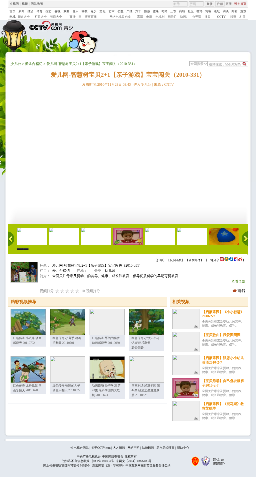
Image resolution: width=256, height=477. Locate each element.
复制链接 (176, 260)
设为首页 (240, 3)
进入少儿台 (142, 84)
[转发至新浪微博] (240, 260)
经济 (31, 11)
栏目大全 (41, 16)
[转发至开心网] (222, 260)
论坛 (217, 11)
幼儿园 (110, 271)
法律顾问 (148, 448)
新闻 (21, 11)
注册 (220, 4)
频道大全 (24, 16)
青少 (93, 11)
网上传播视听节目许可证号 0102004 (66, 465)
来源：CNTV (164, 84)
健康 (156, 11)
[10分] (77, 291)
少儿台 (15, 64)
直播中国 (76, 16)
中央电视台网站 (78, 448)
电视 (13, 16)
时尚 (165, 11)
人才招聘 (119, 448)
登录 (209, 4)
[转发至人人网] (231, 260)
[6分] (67, 291)
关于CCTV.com (100, 448)
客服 (229, 3)
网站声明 (134, 448)
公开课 (196, 16)
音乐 (75, 11)
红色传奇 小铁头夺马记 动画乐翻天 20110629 (145, 342)
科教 (85, 11)
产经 (129, 11)
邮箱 (235, 11)
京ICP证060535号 (102, 461)
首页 (13, 11)
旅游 (147, 11)
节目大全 (56, 16)
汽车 (138, 11)
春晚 (57, 11)
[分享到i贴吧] (236, 260)
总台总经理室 (165, 448)
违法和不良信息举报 (75, 461)
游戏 (243, 11)
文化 (103, 11)
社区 (191, 11)
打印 (160, 260)
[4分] (62, 291)
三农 (173, 11)
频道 (233, 16)
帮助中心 (183, 448)
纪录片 (172, 16)
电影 (149, 16)
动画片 (184, 16)
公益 (121, 11)
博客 (208, 11)
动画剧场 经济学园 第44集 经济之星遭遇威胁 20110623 (146, 390)
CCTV (221, 16)
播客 (207, 16)
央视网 (14, 3)
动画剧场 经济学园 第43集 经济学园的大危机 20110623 (106, 390)
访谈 (226, 11)
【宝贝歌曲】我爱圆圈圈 (221, 335)
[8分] (72, 291)
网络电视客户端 (120, 16)
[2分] (57, 291)
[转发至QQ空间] (226, 260)
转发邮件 (194, 260)
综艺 (49, 11)
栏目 (243, 16)
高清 (140, 16)
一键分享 (213, 260)
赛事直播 (91, 16)
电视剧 (160, 16)
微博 (199, 11)
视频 (25, 3)
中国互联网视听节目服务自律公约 (148, 465)
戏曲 (67, 11)
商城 (182, 11)
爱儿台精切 (33, 64)
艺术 (111, 11)
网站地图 (37, 3)
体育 (39, 11)
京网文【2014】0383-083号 (134, 461)
